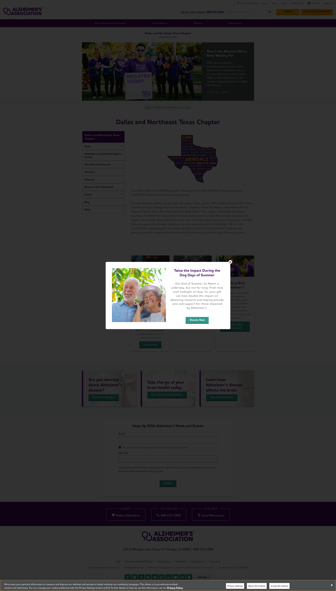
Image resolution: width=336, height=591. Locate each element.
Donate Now (197, 319)
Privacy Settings (235, 586)
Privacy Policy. (175, 587)
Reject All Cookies (256, 586)
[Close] (332, 585)
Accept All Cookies (279, 586)
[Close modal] (230, 262)
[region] (168, 585)
